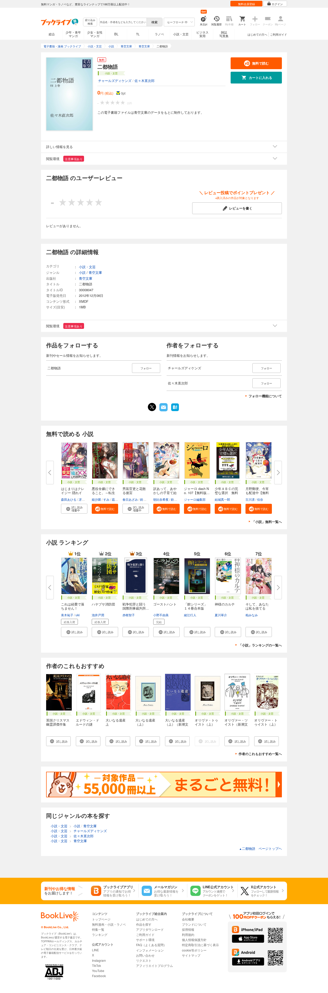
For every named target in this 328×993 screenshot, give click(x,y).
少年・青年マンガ (73, 34)
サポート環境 (145, 939)
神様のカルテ (225, 604)
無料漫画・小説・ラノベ (109, 924)
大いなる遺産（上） (145, 722)
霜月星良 (118, 499)
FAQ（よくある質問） (151, 945)
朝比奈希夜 (161, 499)
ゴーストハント (165, 604)
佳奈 (260, 499)
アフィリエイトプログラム (154, 965)
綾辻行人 (190, 615)
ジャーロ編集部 (195, 499)
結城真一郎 (222, 499)
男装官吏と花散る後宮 (134, 490)
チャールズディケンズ (114, 80)
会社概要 (188, 919)
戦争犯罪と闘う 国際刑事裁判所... (135, 606)
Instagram (99, 960)
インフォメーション (150, 950)
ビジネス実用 (202, 34)
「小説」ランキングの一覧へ (260, 645)
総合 (52, 34)
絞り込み (90, 22)
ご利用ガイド (278, 34)
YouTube (98, 970)
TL (138, 34)
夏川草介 (221, 615)
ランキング (99, 934)
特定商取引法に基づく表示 (200, 945)
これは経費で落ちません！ (72, 606)
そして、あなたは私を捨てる (257, 606)
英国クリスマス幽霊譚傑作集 (57, 722)
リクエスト (143, 960)
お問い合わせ (145, 955)
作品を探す (143, 924)
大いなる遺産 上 (117, 722)
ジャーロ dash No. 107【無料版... (197, 490)
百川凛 (250, 499)
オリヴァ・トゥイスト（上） (206, 722)
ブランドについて (194, 924)
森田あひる (68, 499)
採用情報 (188, 929)
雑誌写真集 (224, 34)
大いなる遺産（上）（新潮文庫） (176, 724)
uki (78, 615)
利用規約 (188, 934)
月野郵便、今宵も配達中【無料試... (257, 492)
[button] (74, 509)
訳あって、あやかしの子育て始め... (165, 492)
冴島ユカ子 (86, 499)
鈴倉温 (175, 499)
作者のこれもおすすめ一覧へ (260, 753)
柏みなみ (251, 615)
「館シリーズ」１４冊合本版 (195, 606)
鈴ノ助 (144, 499)
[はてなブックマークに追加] (175, 411)
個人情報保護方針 (194, 939)
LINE (95, 950)
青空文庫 (95, 272)
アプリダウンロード (150, 929)
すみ (106, 499)
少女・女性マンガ (94, 34)
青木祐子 (67, 615)
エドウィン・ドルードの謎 (87, 722)
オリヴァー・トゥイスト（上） (266, 722)
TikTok (96, 965)
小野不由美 (161, 615)
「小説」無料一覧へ (267, 521)
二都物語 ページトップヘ (260, 848)
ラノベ (159, 34)
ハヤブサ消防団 (103, 604)
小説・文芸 (181, 34)
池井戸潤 (98, 615)
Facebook (99, 976)
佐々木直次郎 (145, 80)
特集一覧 (98, 929)
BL (116, 34)
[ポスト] (152, 407)
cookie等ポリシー (194, 950)
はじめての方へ (257, 34)
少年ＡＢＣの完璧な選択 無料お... (226, 492)
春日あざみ (130, 499)
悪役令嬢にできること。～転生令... (103, 492)
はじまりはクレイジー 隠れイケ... (72, 492)
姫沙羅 (96, 499)
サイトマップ (191, 955)
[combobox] (122, 22)
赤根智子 (128, 615)
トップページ (101, 919)
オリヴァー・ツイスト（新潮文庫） (236, 724)
